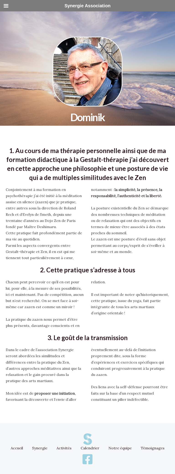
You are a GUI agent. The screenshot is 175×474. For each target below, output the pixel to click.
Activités (64, 448)
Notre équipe (120, 448)
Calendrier (90, 448)
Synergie (39, 448)
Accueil (17, 448)
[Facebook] (87, 459)
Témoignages (153, 448)
